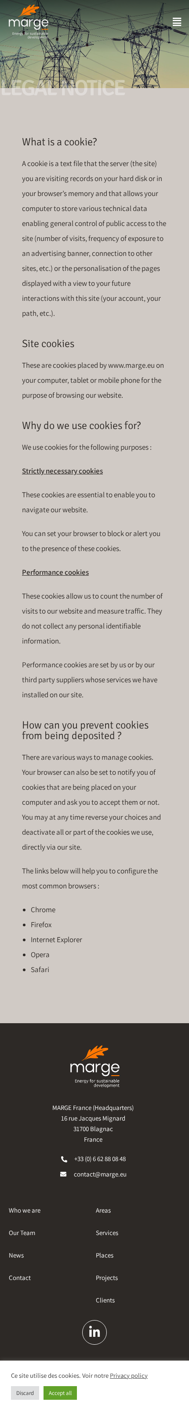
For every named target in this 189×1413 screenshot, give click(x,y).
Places (104, 1255)
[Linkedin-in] (94, 1332)
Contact (20, 1277)
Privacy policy (129, 1376)
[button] (177, 22)
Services (107, 1232)
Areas (103, 1210)
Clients (105, 1300)
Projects (107, 1277)
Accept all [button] (60, 1393)
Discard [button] (25, 1393)
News (16, 1255)
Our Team (22, 1232)
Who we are (24, 1210)
